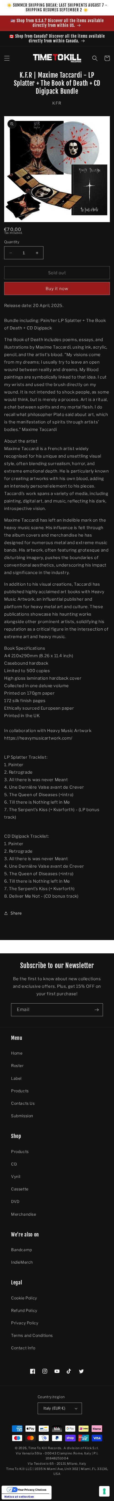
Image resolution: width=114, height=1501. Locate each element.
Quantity (11, 242)
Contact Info (23, 1347)
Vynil (15, 1176)
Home (16, 1053)
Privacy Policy (24, 1322)
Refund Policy (24, 1310)
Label (16, 1078)
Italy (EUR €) (54, 1408)
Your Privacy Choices (32, 1489)
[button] (7, 58)
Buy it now (57, 288)
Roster (17, 1065)
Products (20, 1090)
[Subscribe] (96, 1009)
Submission (22, 1115)
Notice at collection (19, 1496)
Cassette (19, 1189)
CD (14, 1164)
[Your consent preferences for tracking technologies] (104, 1491)
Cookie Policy (24, 1298)
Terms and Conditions (32, 1335)
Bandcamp (21, 1249)
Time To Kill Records (44, 1448)
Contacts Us (23, 1103)
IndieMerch (22, 1262)
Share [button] (16, 913)
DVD (15, 1201)
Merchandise (23, 1214)
